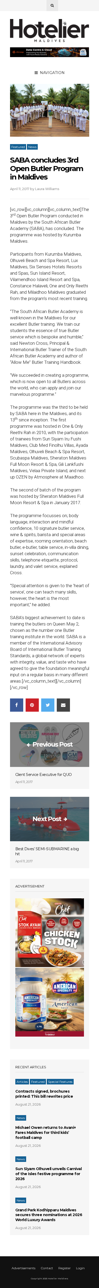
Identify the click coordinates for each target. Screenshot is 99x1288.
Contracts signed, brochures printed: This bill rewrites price (44, 1094)
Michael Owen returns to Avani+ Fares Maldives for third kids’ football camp (45, 1132)
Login (80, 1268)
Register (64, 1268)
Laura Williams (47, 189)
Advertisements (23, 1268)
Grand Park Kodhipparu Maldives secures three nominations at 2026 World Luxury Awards (48, 1215)
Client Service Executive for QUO (43, 774)
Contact (47, 1268)
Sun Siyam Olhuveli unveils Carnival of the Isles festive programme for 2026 (48, 1173)
